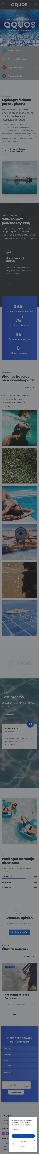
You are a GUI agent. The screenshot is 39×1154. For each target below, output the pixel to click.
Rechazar (23, 1141)
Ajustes (23, 1146)
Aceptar (23, 1136)
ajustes (16, 1129)
